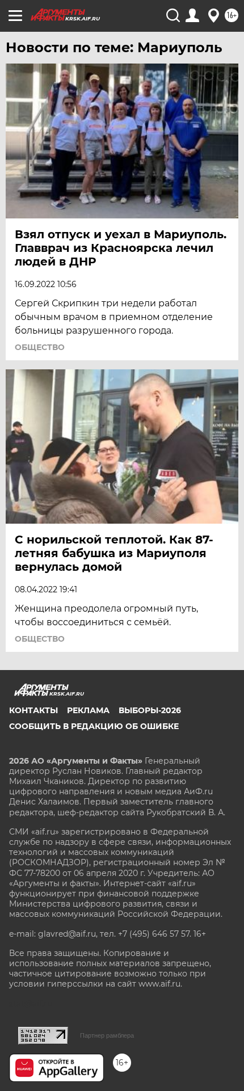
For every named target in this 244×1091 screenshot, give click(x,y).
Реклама (88, 710)
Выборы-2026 (150, 710)
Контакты (33, 710)
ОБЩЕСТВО (40, 347)
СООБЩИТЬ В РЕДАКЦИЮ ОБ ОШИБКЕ (94, 726)
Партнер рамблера (107, 1035)
